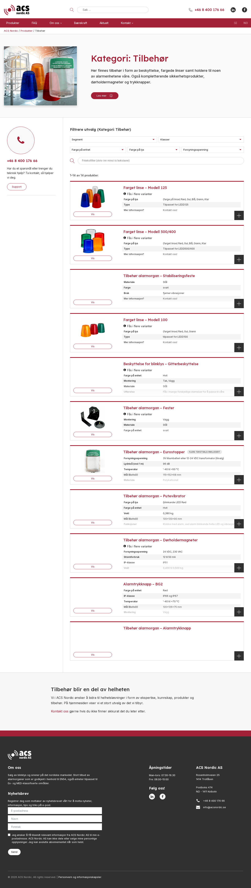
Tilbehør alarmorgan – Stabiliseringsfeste (159, 276)
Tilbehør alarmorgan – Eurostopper (154, 452)
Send (14, 851)
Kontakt (126, 23)
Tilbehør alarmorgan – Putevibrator (154, 496)
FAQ (34, 23)
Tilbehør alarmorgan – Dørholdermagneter (160, 540)
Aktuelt (104, 23)
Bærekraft (80, 23)
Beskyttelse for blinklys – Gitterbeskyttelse (160, 364)
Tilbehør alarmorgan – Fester (148, 408)
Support (17, 186)
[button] (113, 139)
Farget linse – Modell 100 (145, 320)
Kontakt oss (59, 711)
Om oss (54, 23)
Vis (93, 214)
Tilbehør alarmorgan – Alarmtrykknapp (157, 628)
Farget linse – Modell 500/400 (149, 231)
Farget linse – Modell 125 (145, 187)
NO (246, 23)
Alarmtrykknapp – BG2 (143, 584)
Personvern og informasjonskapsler (79, 877)
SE (235, 23)
